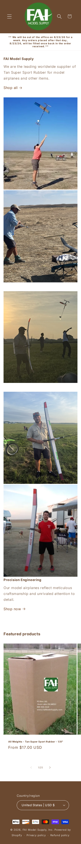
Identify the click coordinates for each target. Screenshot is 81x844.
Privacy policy (36, 835)
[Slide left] (31, 767)
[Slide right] (50, 767)
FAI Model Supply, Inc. (38, 829)
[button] (9, 16)
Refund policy (59, 835)
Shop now (12, 609)
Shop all (11, 88)
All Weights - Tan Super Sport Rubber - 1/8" (35, 741)
